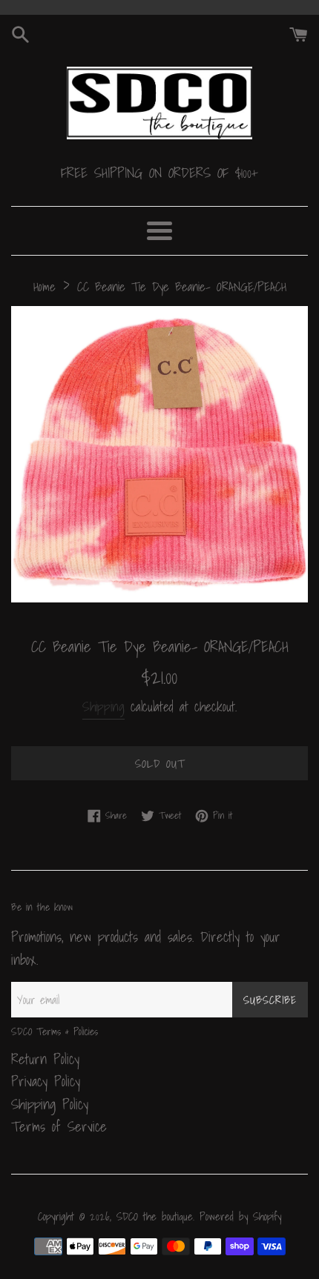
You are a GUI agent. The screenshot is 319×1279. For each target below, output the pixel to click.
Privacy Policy (45, 1081)
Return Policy (45, 1059)
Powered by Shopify (240, 1216)
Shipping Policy (49, 1104)
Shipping (103, 706)
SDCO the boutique (154, 1216)
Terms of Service (59, 1126)
